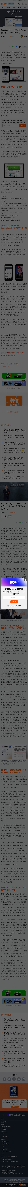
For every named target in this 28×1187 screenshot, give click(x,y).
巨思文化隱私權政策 (16, 605)
